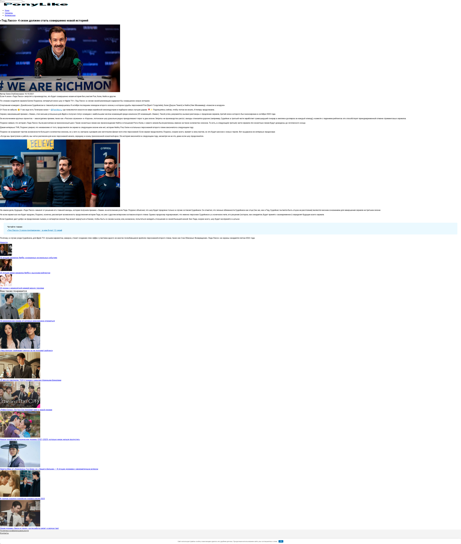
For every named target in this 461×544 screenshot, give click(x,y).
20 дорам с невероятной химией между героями (22, 288)
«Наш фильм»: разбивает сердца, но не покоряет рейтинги (26, 350)
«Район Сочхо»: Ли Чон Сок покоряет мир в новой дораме (26, 410)
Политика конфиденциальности (14, 531)
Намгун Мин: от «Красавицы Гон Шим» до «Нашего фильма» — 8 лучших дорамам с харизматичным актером (49, 469)
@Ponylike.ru (56, 110)
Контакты (4, 533)
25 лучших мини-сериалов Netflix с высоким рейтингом (25, 273)
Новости (4, 242)
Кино (7, 10)
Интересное (10, 15)
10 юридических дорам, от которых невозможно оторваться (27, 321)
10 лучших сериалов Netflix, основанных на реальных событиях (28, 258)
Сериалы (9, 13)
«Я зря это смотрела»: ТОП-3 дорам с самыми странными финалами (30, 380)
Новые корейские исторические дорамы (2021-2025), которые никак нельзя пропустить (40, 439)
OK (281, 541)
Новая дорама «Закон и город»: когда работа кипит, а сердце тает (29, 528)
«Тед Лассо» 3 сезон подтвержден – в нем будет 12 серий (34, 230)
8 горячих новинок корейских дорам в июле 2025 (22, 499)
